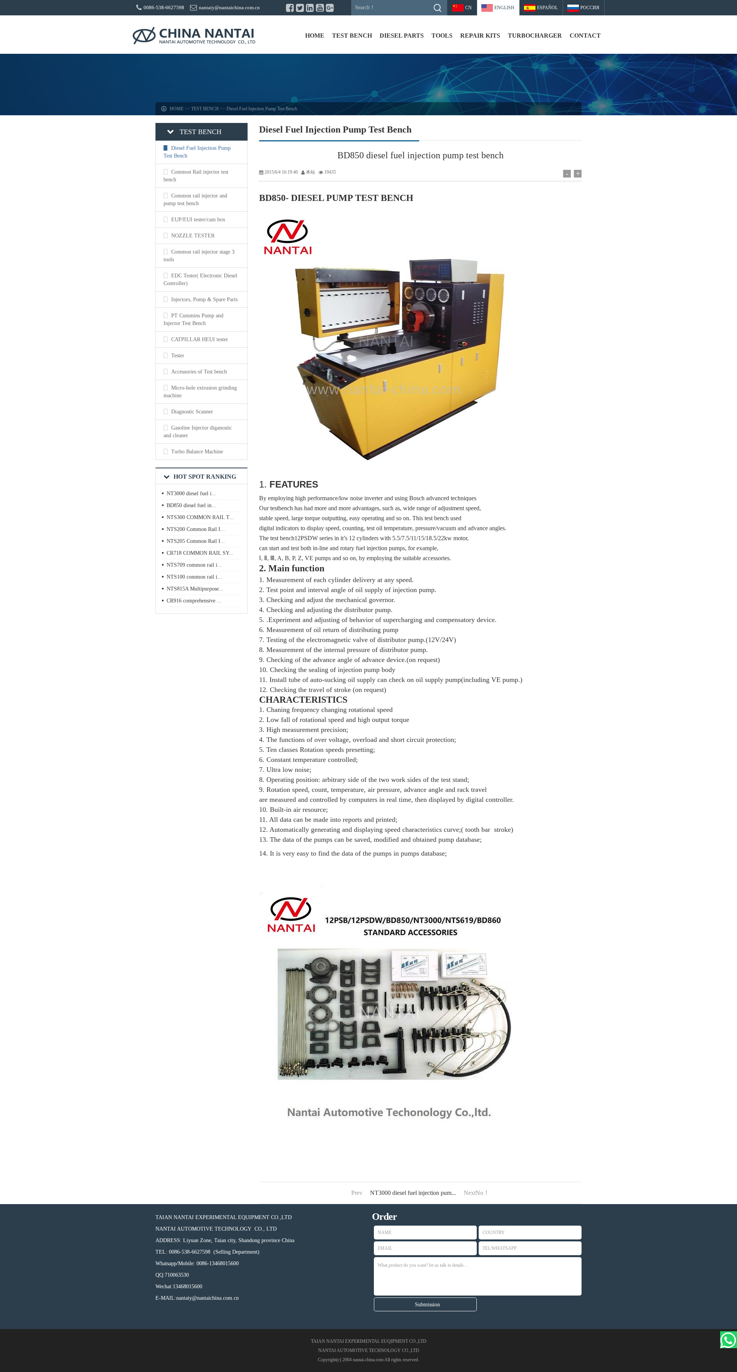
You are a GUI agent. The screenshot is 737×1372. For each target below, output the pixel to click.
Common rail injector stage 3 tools (199, 255)
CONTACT (585, 35)
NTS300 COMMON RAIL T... (200, 517)
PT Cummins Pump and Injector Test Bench (193, 319)
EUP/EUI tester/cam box (198, 219)
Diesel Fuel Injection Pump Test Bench (261, 108)
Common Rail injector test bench (196, 175)
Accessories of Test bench (199, 372)
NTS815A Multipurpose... (195, 589)
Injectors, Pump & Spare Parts (204, 299)
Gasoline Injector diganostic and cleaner (198, 431)
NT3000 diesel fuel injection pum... (413, 1193)
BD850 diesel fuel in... (191, 505)
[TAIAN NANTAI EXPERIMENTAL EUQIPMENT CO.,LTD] (193, 36)
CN (468, 7)
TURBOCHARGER (535, 35)
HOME (314, 35)
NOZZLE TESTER (193, 236)
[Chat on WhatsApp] (728, 1339)
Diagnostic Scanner (192, 412)
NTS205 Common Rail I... (196, 541)
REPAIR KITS (480, 35)
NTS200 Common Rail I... (196, 529)
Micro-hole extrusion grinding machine (200, 391)
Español (547, 7)
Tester (177, 355)
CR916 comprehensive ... (194, 601)
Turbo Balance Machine (197, 452)
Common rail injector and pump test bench (195, 199)
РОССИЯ (589, 7)
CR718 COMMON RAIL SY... (200, 553)
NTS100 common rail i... (194, 577)
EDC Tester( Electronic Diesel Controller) (200, 279)
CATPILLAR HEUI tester (199, 339)
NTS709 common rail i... (194, 565)
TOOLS (442, 35)
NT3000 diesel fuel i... (191, 493)
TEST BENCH (352, 35)
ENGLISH (504, 7)
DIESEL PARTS (402, 35)
